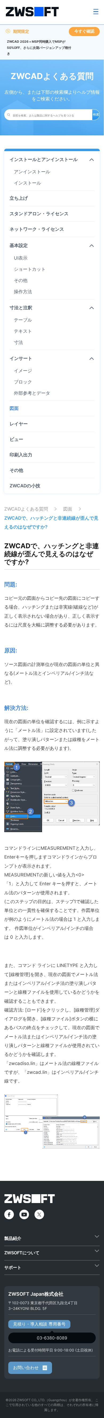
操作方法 (23, 291)
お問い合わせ (26, 1367)
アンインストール (32, 171)
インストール (27, 183)
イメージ (23, 370)
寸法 (18, 342)
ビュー (16, 439)
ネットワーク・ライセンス (37, 229)
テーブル (23, 320)
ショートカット (30, 269)
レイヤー (19, 423)
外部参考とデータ (32, 393)
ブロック (23, 382)
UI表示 (20, 258)
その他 (20, 280)
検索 (96, 114)
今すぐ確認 (84, 31)
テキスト (23, 331)
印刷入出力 (21, 454)
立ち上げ (19, 198)
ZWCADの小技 (25, 485)
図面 (14, 408)
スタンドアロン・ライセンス (39, 213)
